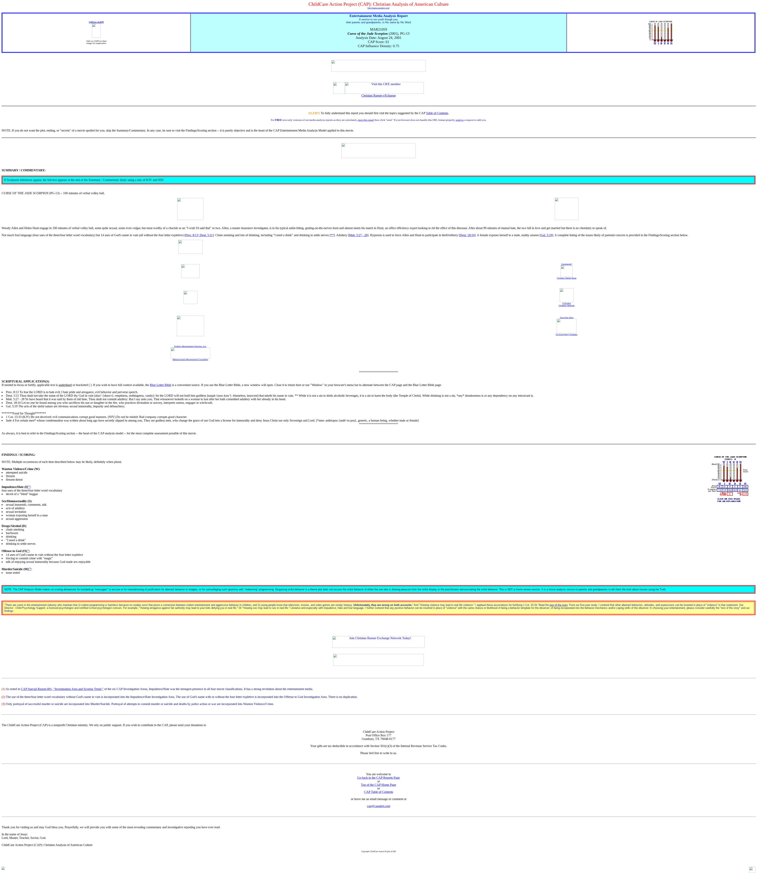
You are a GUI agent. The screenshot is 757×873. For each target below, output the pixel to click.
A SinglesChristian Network (566, 304)
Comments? (566, 264)
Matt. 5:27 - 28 (358, 235)
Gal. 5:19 (546, 235)
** (332, 235)
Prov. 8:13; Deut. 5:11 (199, 235)
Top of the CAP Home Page (378, 784)
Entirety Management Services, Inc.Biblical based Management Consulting (190, 353)
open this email (366, 119)
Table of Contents (437, 113)
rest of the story (559, 604)
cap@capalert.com (378, 806)
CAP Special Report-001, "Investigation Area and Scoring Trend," (62, 689)
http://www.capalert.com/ (378, 8)
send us (460, 119)
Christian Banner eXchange (378, 95)
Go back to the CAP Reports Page (378, 777)
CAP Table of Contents (378, 792)
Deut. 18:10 (467, 235)
